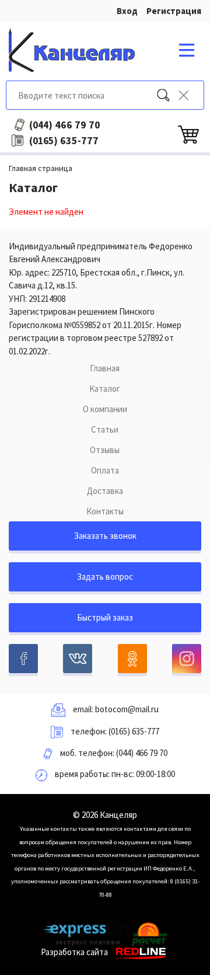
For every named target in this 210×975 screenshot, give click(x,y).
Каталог (104, 388)
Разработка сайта (74, 951)
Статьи (104, 429)
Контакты (105, 511)
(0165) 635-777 (133, 731)
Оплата (105, 470)
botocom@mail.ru (127, 709)
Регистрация (173, 10)
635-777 (64, 140)
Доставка (105, 490)
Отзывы (105, 449)
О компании (105, 409)
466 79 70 (64, 125)
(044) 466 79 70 (141, 752)
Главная (105, 368)
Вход (127, 10)
